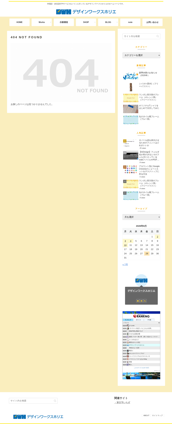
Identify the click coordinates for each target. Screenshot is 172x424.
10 (125, 245)
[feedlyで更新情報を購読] (141, 300)
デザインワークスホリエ (141, 290)
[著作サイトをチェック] (138, 300)
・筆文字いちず (122, 402)
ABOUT (146, 415)
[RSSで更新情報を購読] (145, 300)
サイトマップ (157, 415)
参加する (157, 370)
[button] (158, 36)
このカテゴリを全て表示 (141, 367)
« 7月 (125, 264)
